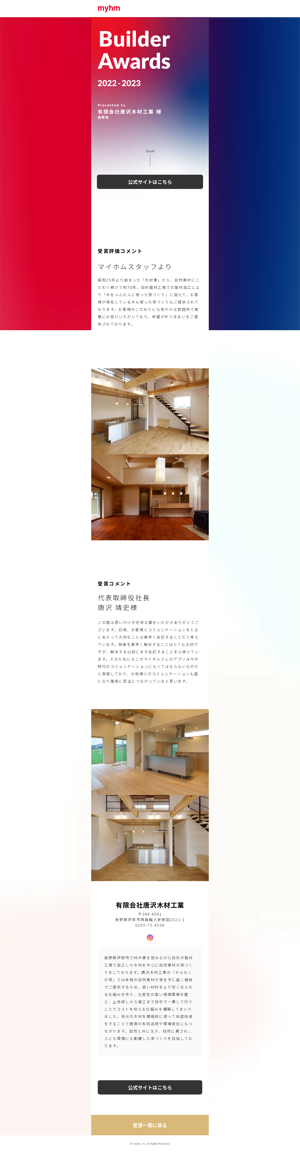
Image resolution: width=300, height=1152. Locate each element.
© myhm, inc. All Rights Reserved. (150, 1143)
